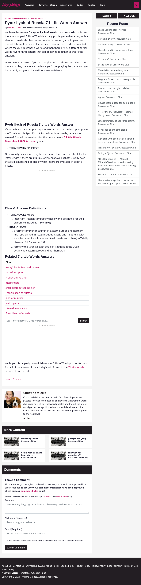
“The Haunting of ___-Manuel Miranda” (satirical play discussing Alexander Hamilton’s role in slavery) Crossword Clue (117, 163)
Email (13, 529)
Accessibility (8, 569)
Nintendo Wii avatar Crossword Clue (117, 147)
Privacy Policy (47, 496)
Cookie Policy (67, 565)
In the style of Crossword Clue (113, 64)
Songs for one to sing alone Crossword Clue (112, 131)
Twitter (106, 15)
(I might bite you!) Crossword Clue (77, 439)
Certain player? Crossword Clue (114, 38)
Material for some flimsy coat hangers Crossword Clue (113, 72)
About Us (6, 565)
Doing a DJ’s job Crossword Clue (114, 153)
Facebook (129, 15)
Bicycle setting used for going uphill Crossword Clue (116, 104)
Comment (10, 500)
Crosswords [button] (66, 4)
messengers (12, 282)
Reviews (43, 4)
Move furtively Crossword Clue (114, 44)
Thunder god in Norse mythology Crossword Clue (115, 52)
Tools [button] (103, 4)
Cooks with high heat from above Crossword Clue (31, 455)
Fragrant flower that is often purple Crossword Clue (116, 81)
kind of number (14, 298)
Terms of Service (62, 496)
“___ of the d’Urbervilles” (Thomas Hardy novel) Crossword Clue (115, 113)
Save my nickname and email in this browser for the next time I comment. (45, 540)
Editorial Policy (114, 565)
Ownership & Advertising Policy (42, 565)
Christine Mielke (14, 27)
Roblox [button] (92, 4)
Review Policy (98, 565)
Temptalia (24, 572)
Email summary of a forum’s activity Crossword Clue (116, 122)
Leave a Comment (13, 379)
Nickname (16, 518)
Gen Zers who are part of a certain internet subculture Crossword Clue (116, 140)
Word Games (20, 18)
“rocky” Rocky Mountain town (22, 267)
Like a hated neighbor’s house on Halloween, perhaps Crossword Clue (117, 182)
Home (8, 18)
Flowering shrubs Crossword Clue (29, 439)
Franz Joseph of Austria (19, 292)
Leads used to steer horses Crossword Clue (112, 31)
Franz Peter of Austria (18, 313)
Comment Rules (29, 490)
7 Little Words (37, 18)
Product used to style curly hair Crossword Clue (114, 90)
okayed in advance (16, 308)
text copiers (12, 303)
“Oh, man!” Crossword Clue (112, 59)
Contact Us (18, 565)
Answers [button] (30, 4)
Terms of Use (131, 565)
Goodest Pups (38, 572)
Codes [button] (80, 4)
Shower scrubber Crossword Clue (115, 174)
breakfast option (15, 272)
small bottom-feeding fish (20, 287)
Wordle (53, 4)
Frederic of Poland (16, 277)
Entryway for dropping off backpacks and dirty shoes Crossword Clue (79, 456)
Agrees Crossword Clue (110, 97)
